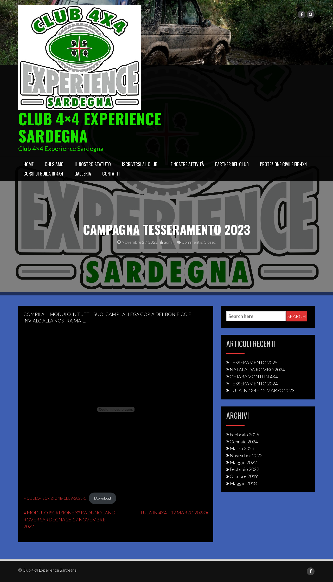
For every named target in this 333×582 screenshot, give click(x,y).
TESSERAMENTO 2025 (254, 362)
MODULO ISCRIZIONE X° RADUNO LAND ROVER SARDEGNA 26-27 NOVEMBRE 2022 (69, 519)
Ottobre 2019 (244, 476)
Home (28, 164)
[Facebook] (301, 14)
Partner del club (232, 164)
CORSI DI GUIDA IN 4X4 (43, 173)
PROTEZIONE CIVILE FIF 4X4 (283, 164)
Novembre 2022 (246, 455)
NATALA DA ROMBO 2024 (257, 369)
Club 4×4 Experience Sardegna (89, 127)
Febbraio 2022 (244, 469)
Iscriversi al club (139, 164)
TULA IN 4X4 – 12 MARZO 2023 (172, 512)
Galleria (82, 173)
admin (169, 242)
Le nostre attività (186, 164)
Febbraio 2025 (244, 434)
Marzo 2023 (242, 448)
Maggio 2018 (243, 483)
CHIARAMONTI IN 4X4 (254, 376)
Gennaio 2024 (244, 441)
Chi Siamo (54, 164)
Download (102, 498)
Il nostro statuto (93, 164)
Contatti (111, 173)
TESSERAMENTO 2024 (254, 383)
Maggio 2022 (243, 462)
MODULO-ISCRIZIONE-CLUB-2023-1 (54, 498)
